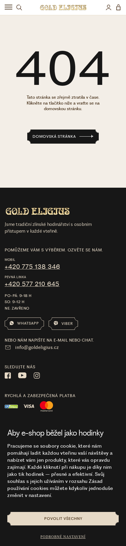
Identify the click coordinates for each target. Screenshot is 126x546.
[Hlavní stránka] (63, 7)
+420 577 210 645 (32, 284)
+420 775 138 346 (32, 266)
